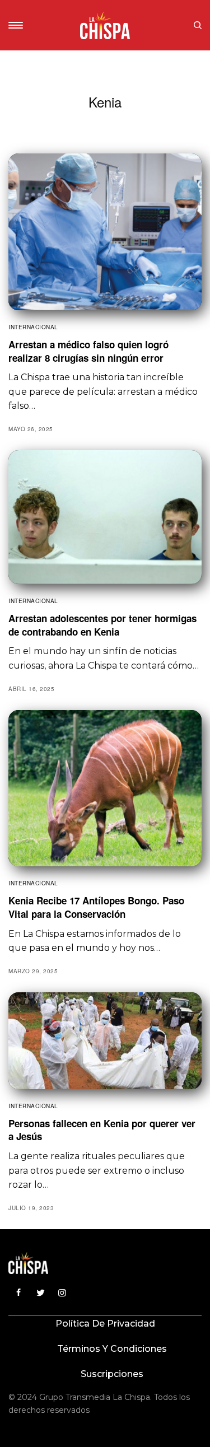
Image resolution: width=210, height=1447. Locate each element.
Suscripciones (112, 1374)
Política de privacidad (105, 1323)
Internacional (33, 327)
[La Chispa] (105, 25)
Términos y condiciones (112, 1348)
